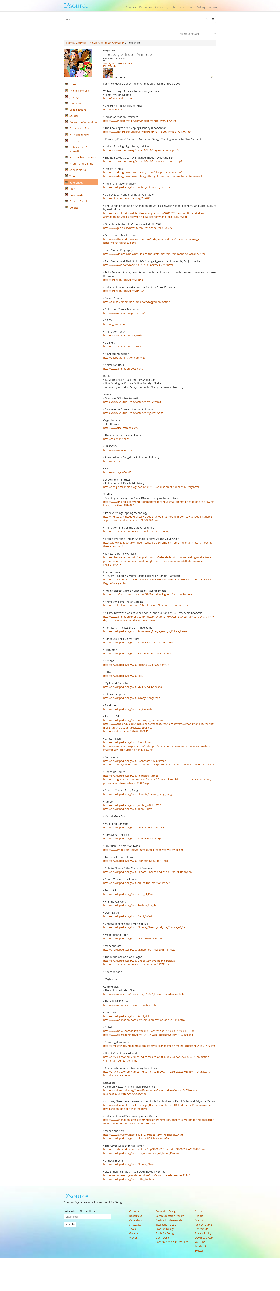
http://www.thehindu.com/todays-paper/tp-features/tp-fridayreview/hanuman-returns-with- (159, 724)
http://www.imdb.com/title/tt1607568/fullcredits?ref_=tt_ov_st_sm (143, 849)
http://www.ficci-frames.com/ (120, 428)
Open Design (163, 1237)
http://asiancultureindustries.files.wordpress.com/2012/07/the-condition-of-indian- (153, 213)
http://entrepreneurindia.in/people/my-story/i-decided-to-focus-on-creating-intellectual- (157, 557)
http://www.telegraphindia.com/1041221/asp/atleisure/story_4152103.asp (148, 1034)
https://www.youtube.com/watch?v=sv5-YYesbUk (132, 402)
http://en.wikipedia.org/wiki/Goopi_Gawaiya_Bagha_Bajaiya (139, 960)
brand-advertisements (117, 1075)
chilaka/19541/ (112, 565)
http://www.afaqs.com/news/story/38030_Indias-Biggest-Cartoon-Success (147, 594)
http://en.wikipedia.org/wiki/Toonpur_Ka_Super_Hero (135, 861)
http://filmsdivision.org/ (117, 98)
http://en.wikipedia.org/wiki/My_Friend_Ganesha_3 (133, 827)
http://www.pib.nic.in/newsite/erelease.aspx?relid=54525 (137, 228)
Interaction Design (167, 1224)
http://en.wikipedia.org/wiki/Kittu (123, 675)
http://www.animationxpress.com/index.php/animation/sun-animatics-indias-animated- (156, 746)
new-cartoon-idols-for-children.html (125, 1109)
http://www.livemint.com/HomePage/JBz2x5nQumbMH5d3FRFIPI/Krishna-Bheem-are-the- (157, 1105)
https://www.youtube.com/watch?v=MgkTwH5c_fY (133, 413)
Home (70, 43)
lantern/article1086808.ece (119, 242)
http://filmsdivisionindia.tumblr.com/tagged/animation (136, 302)
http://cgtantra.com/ (115, 324)
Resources (145, 7)
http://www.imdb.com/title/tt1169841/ (126, 731)
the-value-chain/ (113, 546)
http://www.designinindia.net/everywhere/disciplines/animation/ (142, 172)
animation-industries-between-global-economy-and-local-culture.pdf (145, 217)
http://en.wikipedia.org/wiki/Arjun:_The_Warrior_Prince (136, 883)
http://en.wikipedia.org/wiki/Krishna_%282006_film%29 (136, 664)
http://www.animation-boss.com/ (123, 368)
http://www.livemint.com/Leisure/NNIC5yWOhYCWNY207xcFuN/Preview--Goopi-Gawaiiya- (157, 579)
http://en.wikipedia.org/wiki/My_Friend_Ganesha (132, 687)
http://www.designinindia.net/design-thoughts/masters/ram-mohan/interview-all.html (155, 176)
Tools (190, 7)
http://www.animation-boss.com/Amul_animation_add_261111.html (144, 1020)
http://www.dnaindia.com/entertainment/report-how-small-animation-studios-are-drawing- (159, 502)
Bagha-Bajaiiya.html (115, 583)
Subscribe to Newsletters (79, 1211)
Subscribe (70, 1224)
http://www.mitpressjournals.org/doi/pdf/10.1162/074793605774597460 (147, 131)
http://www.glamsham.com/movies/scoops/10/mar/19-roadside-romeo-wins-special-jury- (157, 779)
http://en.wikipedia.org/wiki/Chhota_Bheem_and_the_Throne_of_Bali (144, 927)
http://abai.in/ (111, 461)
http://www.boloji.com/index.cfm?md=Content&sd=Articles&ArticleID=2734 (148, 1031)
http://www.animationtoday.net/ (122, 335)
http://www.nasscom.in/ (117, 450)
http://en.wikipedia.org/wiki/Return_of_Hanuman (133, 720)
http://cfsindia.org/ (114, 109)
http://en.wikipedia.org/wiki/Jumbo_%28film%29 (132, 805)
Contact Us (201, 1229)
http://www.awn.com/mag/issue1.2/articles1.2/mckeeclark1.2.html (143, 1134)
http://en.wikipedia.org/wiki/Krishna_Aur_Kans (131, 905)
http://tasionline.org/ (116, 439)
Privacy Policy (203, 1233)
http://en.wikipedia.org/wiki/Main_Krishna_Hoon (132, 938)
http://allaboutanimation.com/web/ (124, 357)
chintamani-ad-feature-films (120, 1060)
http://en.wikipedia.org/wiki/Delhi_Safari (127, 916)
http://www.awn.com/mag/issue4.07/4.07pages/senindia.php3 (141, 150)
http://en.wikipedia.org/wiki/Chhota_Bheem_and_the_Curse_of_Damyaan (147, 872)
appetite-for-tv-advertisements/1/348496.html (131, 520)
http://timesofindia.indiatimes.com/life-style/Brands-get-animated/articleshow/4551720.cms (159, 1046)
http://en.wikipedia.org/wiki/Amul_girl (126, 1016)
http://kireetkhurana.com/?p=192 (123, 291)
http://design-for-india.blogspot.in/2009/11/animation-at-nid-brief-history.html (151, 487)
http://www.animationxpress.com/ (124, 313)
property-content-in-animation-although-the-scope (134, 561)
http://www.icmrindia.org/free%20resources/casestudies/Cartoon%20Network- (151, 1090)
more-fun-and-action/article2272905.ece (127, 727)
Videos (213, 7)
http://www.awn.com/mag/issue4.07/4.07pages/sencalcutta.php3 (142, 161)
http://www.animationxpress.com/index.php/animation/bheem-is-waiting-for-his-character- (159, 1120)
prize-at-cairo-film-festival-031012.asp (126, 783)
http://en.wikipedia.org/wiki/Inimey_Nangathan (131, 698)
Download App (204, 1237)
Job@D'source (203, 1224)
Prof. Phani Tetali (127, 63)
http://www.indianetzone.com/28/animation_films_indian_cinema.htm (145, 605)
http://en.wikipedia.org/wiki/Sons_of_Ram (128, 894)
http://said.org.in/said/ (117, 472)
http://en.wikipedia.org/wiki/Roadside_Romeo (131, 775)
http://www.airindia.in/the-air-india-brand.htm (131, 1005)
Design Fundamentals (169, 1220)
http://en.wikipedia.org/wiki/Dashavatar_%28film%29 (135, 761)
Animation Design (166, 1211)
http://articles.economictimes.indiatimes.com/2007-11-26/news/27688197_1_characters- (157, 1071)
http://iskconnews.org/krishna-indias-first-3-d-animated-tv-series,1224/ (146, 1175)
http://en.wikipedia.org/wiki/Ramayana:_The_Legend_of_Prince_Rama (145, 631)
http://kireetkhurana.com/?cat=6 (123, 280)
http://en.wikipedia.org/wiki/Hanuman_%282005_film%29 (137, 653)
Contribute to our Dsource (172, 1242)
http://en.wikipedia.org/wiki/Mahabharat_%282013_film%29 (139, 949)
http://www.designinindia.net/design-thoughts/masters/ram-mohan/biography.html (154, 254)
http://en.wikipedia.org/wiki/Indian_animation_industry (136, 187)
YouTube (200, 1242)
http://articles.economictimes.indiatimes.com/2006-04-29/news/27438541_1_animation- (156, 1057)
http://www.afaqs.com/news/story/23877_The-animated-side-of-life (143, 994)
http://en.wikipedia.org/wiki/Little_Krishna (128, 1179)
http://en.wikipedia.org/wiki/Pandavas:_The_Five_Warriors (138, 642)
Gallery (201, 7)
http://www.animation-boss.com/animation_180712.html (137, 964)
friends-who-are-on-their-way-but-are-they (129, 1123)
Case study (162, 7)
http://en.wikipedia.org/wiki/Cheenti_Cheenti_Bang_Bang (137, 794)
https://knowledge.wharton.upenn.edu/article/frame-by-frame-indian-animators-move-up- (158, 542)
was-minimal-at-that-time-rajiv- (184, 561)
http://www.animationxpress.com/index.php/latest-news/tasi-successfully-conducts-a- (155, 616)
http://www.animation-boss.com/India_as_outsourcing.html (139, 531)
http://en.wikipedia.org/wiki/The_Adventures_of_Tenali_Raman (141, 1153)
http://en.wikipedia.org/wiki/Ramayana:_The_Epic (133, 838)
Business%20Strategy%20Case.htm (124, 1094)
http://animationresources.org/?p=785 (126, 198)
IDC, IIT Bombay (110, 66)
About (198, 1211)
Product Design (165, 1229)
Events (199, 1220)
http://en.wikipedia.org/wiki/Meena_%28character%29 (136, 1138)
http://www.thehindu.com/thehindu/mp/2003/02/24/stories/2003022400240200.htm (154, 1149)
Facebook (200, 1246)
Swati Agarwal (109, 63)
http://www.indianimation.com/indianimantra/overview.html (140, 120)
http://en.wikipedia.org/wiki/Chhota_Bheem (129, 1164)
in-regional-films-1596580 (118, 505)
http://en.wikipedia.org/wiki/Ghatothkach (128, 742)
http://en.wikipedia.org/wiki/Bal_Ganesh (127, 709)
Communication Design (170, 1216)
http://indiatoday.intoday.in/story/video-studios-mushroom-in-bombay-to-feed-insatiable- (158, 516)
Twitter (199, 1250)
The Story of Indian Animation (106, 43)
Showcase (178, 7)
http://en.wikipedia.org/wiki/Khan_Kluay (127, 809)
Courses (131, 7)
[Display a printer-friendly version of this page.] (212, 76)
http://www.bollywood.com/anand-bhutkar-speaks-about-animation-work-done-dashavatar (158, 764)
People (199, 1216)
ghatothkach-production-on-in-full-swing (128, 750)
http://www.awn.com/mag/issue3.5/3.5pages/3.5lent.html (138, 265)
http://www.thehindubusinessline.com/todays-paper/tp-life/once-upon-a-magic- (151, 239)
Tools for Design (165, 1233)
